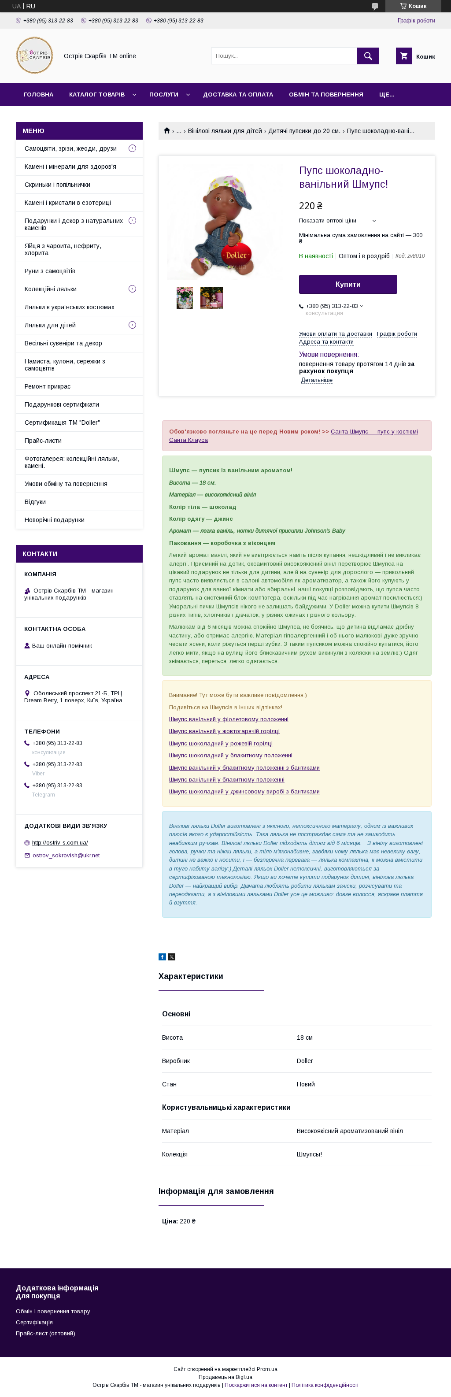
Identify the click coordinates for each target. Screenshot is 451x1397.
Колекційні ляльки (51, 289)
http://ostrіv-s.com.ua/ (60, 842)
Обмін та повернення (326, 94)
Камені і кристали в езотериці (68, 202)
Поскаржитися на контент (256, 1385)
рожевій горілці (251, 743)
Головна (38, 94)
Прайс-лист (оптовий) (45, 1333)
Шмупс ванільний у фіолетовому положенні (228, 719)
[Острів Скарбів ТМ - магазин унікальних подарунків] (34, 71)
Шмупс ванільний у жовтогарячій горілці (224, 731)
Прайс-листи (43, 440)
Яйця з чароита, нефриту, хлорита (63, 249)
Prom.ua (267, 1369)
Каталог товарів (97, 94)
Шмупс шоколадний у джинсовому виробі (227, 791)
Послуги (163, 94)
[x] (171, 958)
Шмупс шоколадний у (199, 743)
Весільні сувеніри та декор (63, 343)
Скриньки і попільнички (57, 184)
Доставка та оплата (238, 94)
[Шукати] (368, 56)
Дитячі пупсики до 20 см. (304, 130)
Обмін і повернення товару (53, 1311)
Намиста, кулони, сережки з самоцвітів (65, 365)
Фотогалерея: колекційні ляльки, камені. (72, 462)
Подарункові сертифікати (62, 404)
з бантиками (302, 791)
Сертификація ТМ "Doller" (62, 422)
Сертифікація (34, 1322)
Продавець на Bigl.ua (225, 1377)
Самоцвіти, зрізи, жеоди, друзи (71, 148)
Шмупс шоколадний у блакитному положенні (230, 755)
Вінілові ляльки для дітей (225, 130)
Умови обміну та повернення (66, 483)
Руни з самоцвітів (50, 270)
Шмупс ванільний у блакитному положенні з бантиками (244, 767)
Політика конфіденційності (325, 1385)
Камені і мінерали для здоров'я (70, 166)
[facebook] (162, 958)
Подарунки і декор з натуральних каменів (74, 224)
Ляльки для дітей (50, 325)
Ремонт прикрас (47, 386)
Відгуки (35, 501)
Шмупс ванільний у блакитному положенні (227, 779)
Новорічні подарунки (55, 519)
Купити (348, 284)
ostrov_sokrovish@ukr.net (66, 855)
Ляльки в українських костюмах (70, 307)
